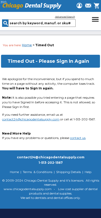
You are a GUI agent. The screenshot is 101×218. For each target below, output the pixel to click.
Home (27, 45)
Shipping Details (68, 172)
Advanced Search (65, 16)
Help (88, 172)
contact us (77, 138)
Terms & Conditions (37, 172)
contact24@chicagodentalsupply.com (30, 119)
